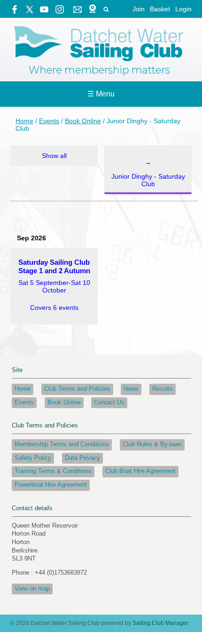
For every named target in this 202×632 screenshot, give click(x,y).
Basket (160, 9)
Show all (54, 155)
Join (138, 9)
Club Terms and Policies (77, 389)
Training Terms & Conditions (53, 471)
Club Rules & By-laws (152, 444)
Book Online (83, 121)
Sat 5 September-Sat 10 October (54, 284)
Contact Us (109, 402)
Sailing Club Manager (160, 623)
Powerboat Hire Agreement (51, 485)
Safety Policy (33, 458)
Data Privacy (82, 458)
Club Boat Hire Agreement (140, 471)
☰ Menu (101, 94)
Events (49, 121)
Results (162, 389)
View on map (32, 588)
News (131, 389)
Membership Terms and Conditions (62, 444)
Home (24, 121)
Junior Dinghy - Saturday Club (148, 173)
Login (183, 9)
